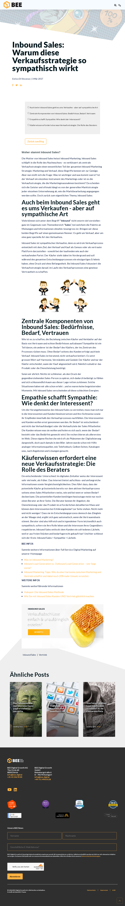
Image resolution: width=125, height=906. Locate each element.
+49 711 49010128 (43, 779)
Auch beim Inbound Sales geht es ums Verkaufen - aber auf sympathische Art (64, 107)
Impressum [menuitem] (104, 890)
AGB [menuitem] (113, 890)
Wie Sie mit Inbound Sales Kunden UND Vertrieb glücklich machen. (59, 596)
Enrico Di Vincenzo (21, 78)
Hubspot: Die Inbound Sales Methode (44, 592)
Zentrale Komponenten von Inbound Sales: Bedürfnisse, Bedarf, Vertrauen (62, 113)
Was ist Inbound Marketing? (38, 559)
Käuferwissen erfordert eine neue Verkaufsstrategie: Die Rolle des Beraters (63, 125)
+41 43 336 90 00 (14, 777)
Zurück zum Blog (35, 141)
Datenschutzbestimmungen (90, 856)
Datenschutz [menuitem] (91, 890)
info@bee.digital (14, 774)
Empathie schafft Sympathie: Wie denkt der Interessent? (55, 119)
